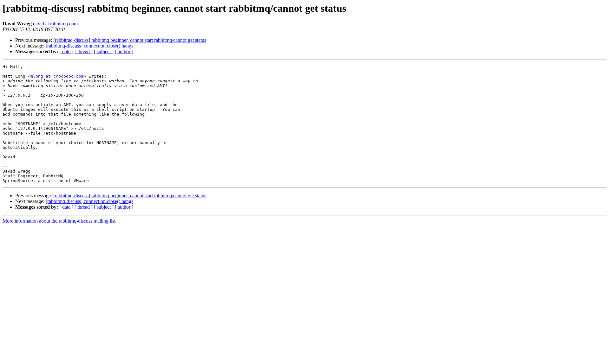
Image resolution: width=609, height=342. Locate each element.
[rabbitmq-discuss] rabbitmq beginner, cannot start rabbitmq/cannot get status (129, 40)
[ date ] (66, 51)
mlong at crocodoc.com (57, 76)
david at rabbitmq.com (55, 23)
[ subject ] (104, 51)
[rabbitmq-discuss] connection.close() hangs (89, 45)
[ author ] (124, 51)
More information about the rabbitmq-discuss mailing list (59, 221)
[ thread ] (84, 51)
